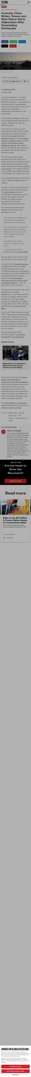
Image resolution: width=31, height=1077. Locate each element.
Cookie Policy (15, 1074)
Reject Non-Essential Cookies (15, 1071)
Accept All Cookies (15, 1066)
